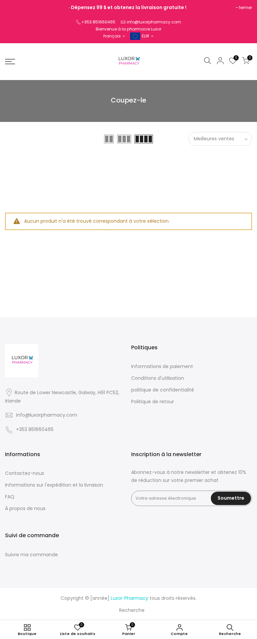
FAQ (9, 496)
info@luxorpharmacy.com (154, 22)
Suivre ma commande (31, 554)
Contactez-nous (24, 473)
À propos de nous (25, 508)
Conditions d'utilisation (157, 378)
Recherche (132, 610)
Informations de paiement (162, 366)
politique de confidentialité (162, 389)
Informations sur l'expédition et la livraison (54, 485)
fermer (245, 7)
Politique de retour (152, 401)
